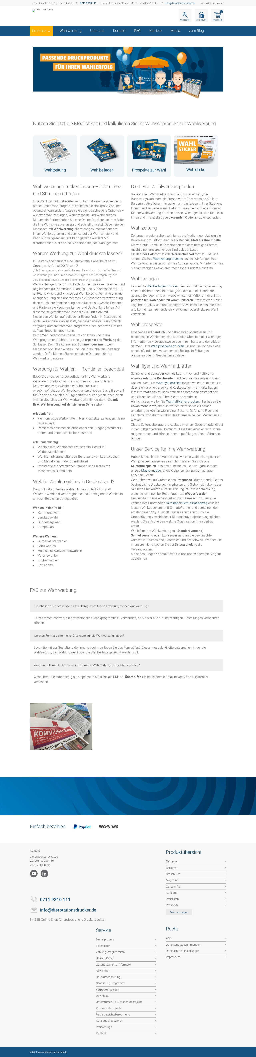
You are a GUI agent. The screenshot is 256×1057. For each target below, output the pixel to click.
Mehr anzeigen (179, 912)
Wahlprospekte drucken (167, 346)
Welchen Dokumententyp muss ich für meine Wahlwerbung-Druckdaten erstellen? (87, 665)
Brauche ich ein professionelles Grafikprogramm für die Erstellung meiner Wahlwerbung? (91, 606)
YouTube (34, 873)
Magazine (172, 880)
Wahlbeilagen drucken (162, 286)
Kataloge (171, 893)
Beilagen (171, 868)
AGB (169, 938)
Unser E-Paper (105, 958)
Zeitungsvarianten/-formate (113, 964)
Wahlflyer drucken (168, 383)
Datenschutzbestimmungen (183, 944)
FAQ (137, 30)
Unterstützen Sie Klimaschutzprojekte (119, 1002)
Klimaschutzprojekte (108, 1008)
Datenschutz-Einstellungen (182, 951)
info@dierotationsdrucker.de (180, 3)
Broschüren (173, 874)
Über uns (97, 30)
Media (175, 30)
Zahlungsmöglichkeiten (110, 952)
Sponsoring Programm (110, 983)
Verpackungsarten (107, 989)
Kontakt (205, 3)
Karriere (155, 30)
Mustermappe (151, 470)
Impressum (218, 3)
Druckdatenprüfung (108, 977)
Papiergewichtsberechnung (113, 1014)
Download (102, 996)
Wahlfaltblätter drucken (182, 401)
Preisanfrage (104, 1027)
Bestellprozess (105, 939)
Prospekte (172, 905)
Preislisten (172, 899)
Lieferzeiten (103, 946)
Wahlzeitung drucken (168, 258)
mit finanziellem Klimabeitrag (186, 503)
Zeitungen (172, 861)
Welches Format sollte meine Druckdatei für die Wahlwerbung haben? (79, 635)
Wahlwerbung (70, 30)
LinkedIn (44, 873)
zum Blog (196, 30)
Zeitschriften (174, 886)
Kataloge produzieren (109, 1020)
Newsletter (102, 971)
